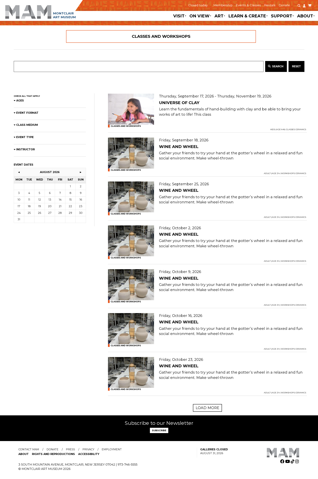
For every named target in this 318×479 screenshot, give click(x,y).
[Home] (49, 9)
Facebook (282, 461)
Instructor (25, 149)
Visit (179, 16)
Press (70, 449)
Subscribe (159, 430)
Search (277, 66)
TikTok (293, 461)
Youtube (288, 461)
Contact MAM (28, 449)
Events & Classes (248, 5)
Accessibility (88, 454)
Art (218, 16)
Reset (296, 66)
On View (199, 16)
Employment (112, 449)
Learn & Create (247, 16)
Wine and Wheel (178, 147)
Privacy (88, 449)
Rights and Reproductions (53, 454)
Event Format (27, 112)
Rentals (269, 5)
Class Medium (27, 124)
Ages (20, 100)
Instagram (297, 461)
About (305, 16)
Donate (284, 5)
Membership (223, 5)
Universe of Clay (179, 103)
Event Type (25, 137)
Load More (207, 408)
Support (281, 16)
